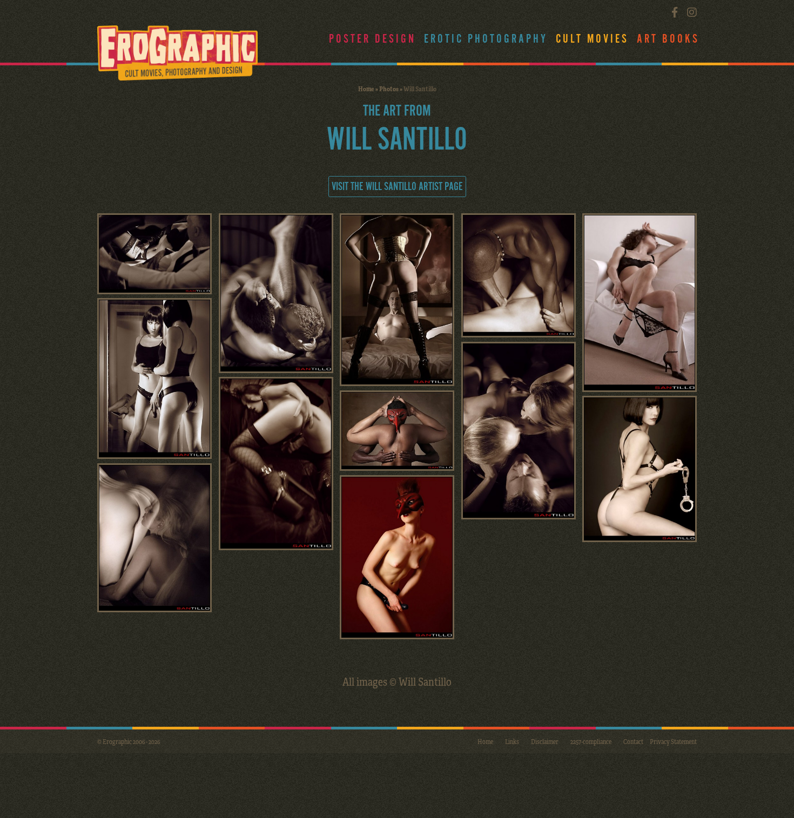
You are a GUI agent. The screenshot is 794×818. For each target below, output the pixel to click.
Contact (633, 741)
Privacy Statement (673, 741)
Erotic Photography (486, 39)
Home (366, 88)
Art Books (668, 39)
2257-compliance (590, 741)
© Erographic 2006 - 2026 (128, 741)
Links (512, 741)
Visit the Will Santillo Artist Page (397, 187)
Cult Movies (592, 39)
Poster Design (372, 39)
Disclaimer (545, 741)
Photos (389, 88)
